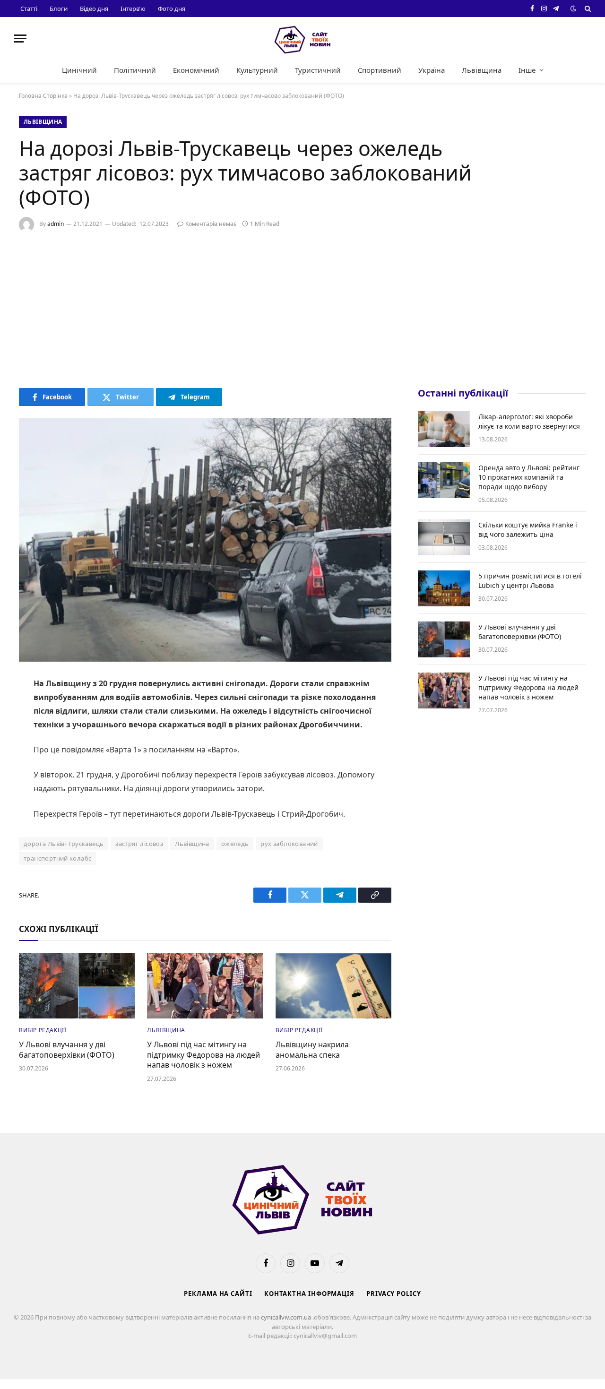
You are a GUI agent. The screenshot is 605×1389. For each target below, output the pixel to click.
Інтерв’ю (133, 8)
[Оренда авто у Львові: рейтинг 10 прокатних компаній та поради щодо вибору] (444, 480)
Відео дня (94, 8)
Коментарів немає (210, 224)
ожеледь (235, 843)
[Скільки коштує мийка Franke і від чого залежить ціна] (444, 537)
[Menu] (20, 38)
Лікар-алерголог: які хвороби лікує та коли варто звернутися (529, 421)
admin (55, 224)
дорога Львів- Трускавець (64, 843)
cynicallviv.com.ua (286, 1317)
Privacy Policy (393, 1293)
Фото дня (171, 8)
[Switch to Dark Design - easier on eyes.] (573, 8)
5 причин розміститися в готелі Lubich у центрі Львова (530, 580)
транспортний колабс (57, 858)
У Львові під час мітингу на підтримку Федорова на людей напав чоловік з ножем (203, 1055)
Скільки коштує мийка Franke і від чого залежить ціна (527, 529)
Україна (431, 70)
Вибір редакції (42, 1030)
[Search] (587, 8)
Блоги (59, 8)
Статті (28, 8)
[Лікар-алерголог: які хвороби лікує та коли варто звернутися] (444, 429)
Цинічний (79, 70)
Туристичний (318, 70)
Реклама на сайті (218, 1293)
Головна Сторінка (43, 96)
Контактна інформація (309, 1293)
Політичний (135, 70)
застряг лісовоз (139, 843)
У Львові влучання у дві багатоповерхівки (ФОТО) (66, 1050)
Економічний (196, 70)
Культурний (257, 70)
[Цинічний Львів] (302, 38)
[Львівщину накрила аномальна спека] (333, 985)
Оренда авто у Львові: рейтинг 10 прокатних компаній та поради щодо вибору (528, 477)
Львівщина (481, 70)
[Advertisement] (302, 308)
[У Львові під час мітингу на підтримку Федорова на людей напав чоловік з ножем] (205, 985)
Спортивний (379, 70)
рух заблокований (289, 843)
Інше (527, 70)
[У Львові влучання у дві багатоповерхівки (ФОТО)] (77, 985)
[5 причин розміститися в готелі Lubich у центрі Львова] (444, 588)
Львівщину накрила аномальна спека (312, 1050)
